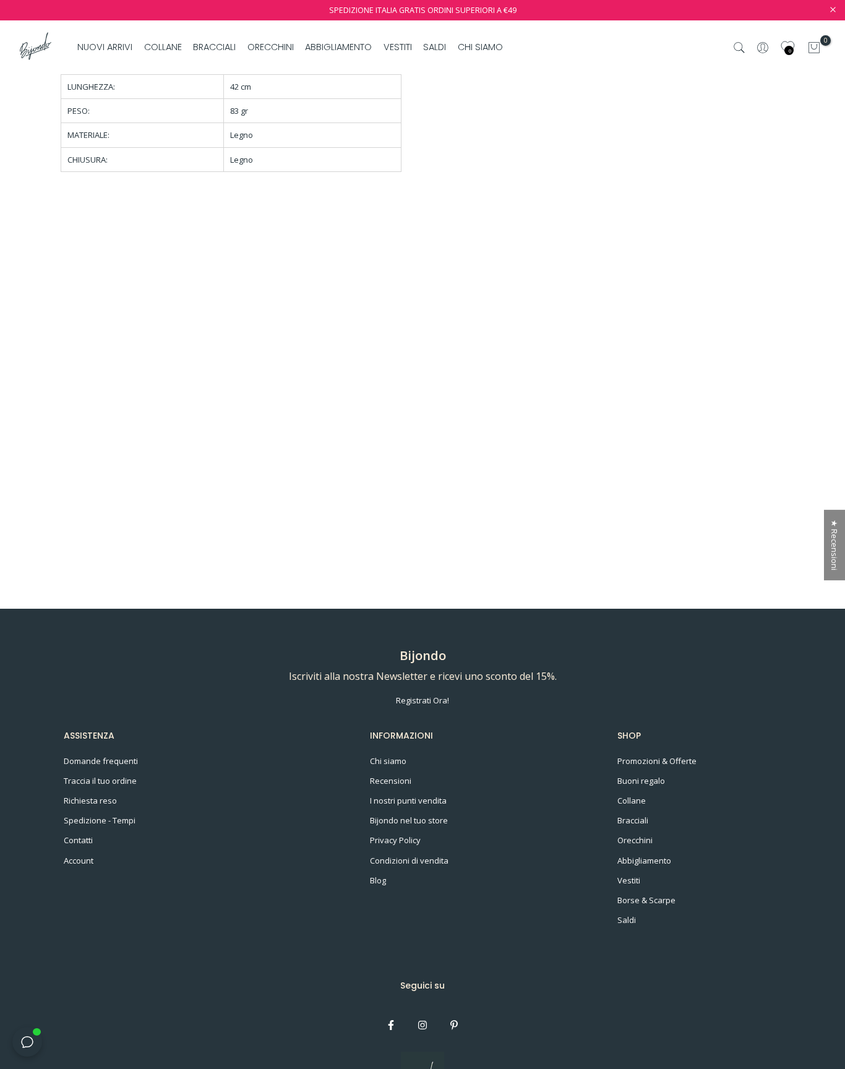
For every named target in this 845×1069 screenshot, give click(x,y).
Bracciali (632, 820)
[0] (814, 47)
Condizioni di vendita (409, 860)
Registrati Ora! (422, 700)
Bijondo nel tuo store (409, 820)
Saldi (626, 919)
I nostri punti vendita (408, 800)
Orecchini (635, 840)
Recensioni (390, 780)
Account (78, 860)
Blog (378, 880)
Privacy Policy (395, 840)
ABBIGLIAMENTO (338, 47)
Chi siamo (388, 760)
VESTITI (398, 47)
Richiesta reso (90, 800)
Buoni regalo (641, 780)
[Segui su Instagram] (422, 1025)
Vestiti (628, 880)
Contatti (78, 840)
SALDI (434, 47)
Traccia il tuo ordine (100, 780)
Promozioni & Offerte (657, 760)
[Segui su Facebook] (391, 1025)
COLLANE (163, 47)
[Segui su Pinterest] (454, 1025)
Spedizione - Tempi (99, 820)
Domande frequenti (101, 760)
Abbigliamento (644, 860)
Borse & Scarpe (646, 900)
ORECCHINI (270, 47)
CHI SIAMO (480, 47)
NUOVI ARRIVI (104, 47)
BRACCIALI (214, 47)
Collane (631, 800)
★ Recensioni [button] (834, 545)
